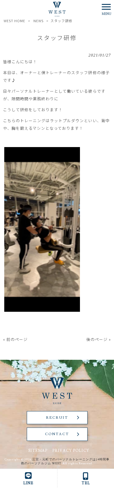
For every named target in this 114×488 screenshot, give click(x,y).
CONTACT (57, 434)
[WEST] (57, 8)
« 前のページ (15, 339)
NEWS (38, 20)
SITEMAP (37, 450)
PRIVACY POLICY (70, 450)
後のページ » (98, 339)
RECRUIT (57, 417)
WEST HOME (14, 20)
